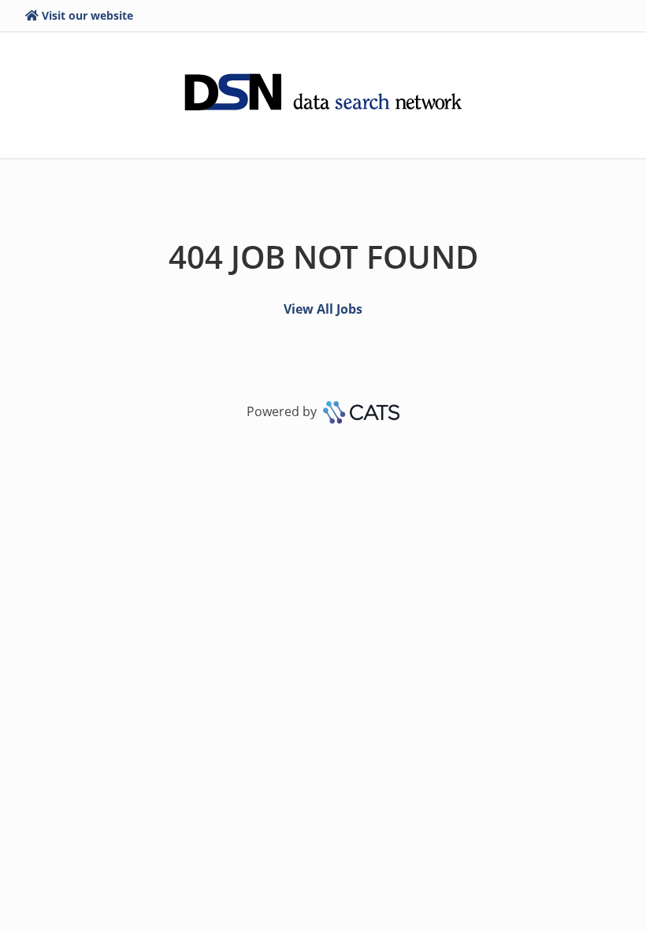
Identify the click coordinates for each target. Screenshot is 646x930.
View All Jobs (323, 309)
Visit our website (87, 15)
